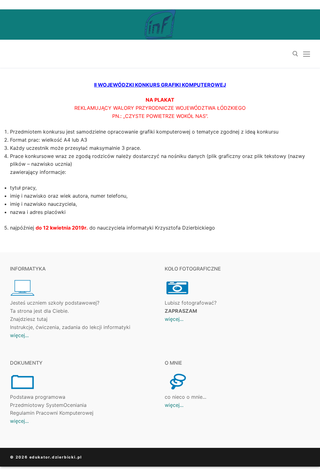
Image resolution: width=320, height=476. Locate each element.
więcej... (19, 335)
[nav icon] (306, 53)
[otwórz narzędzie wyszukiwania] (295, 54)
